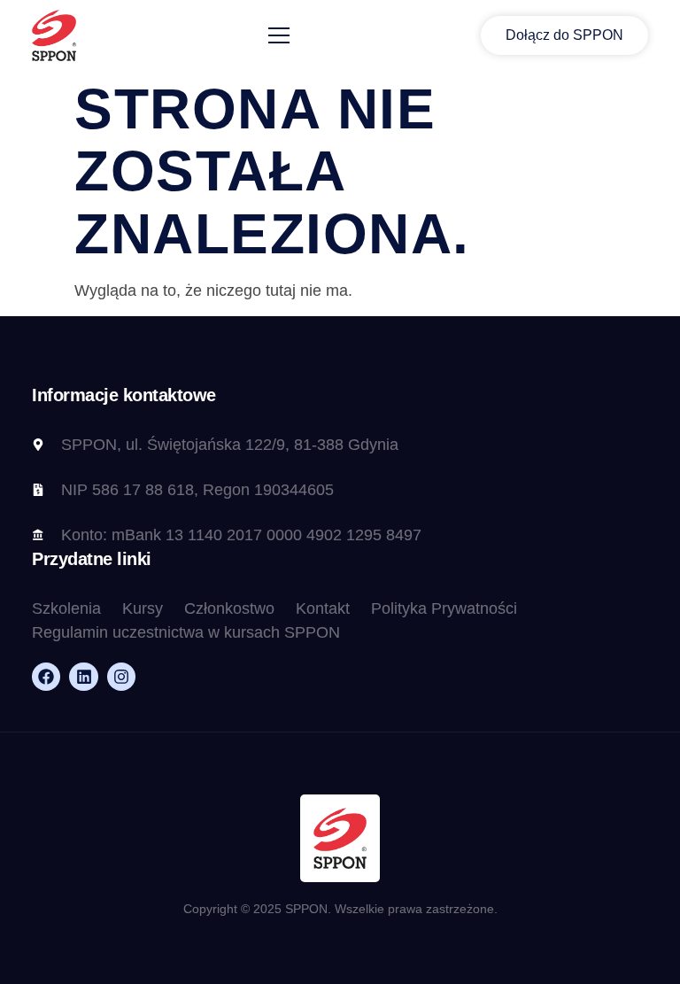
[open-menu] (279, 35)
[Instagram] (121, 676)
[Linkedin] (83, 676)
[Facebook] (46, 676)
